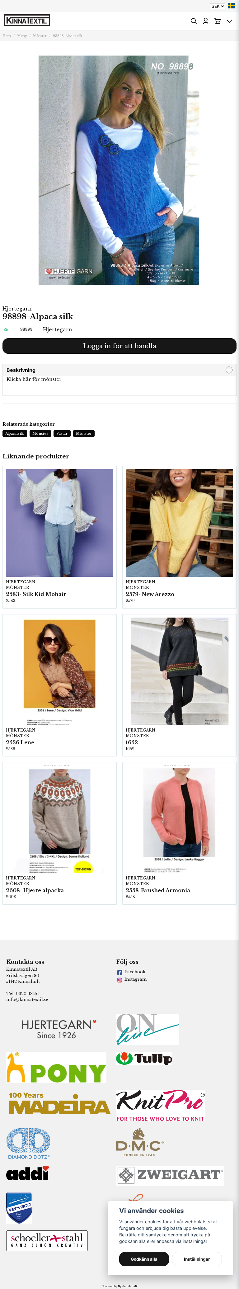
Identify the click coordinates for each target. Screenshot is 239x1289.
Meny (22, 36)
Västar (62, 433)
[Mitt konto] (206, 21)
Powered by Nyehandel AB (119, 1286)
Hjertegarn (17, 309)
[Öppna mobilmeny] (229, 21)
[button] (231, 5)
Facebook (134, 971)
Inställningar (197, 1259)
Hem (6, 36)
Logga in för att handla (119, 346)
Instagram (135, 979)
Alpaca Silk (14, 433)
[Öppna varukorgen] (217, 21)
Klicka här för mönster (34, 379)
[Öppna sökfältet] (194, 21)
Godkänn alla (144, 1259)
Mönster (40, 36)
